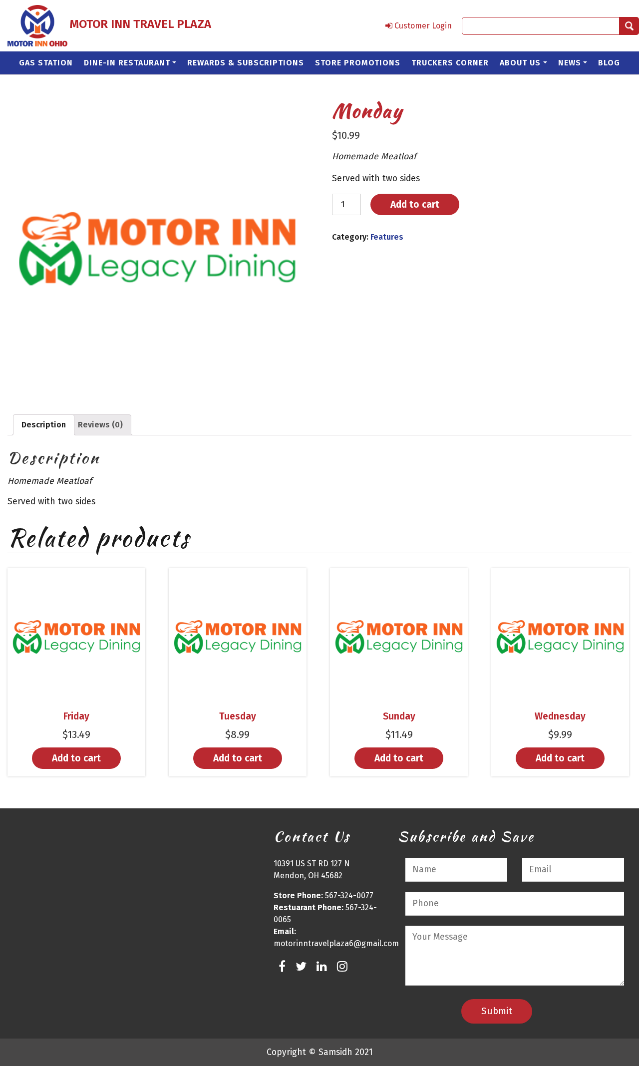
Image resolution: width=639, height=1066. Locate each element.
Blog (609, 62)
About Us (520, 62)
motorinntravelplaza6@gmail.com (336, 943)
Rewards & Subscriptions (245, 62)
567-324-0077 (349, 895)
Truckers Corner (450, 62)
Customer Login (422, 25)
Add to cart (414, 204)
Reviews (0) (100, 424)
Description (43, 424)
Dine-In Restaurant (127, 62)
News (569, 62)
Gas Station (46, 62)
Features (386, 237)
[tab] (43, 424)
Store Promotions (357, 62)
